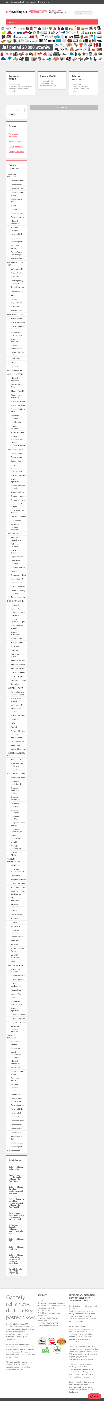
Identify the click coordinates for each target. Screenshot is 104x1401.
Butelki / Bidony (17, 461)
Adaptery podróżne (18, 880)
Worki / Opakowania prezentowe (16, 1054)
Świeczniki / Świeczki (15, 655)
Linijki (13, 723)
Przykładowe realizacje (46, 1308)
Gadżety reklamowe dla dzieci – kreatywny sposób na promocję (16, 1190)
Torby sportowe (17, 213)
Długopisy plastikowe (15, 817)
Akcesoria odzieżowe (15, 379)
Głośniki (14, 911)
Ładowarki (15, 919)
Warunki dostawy (44, 1311)
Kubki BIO (15, 646)
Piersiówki (15, 605)
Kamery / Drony (17, 915)
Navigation (12, 22)
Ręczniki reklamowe (18, 583)
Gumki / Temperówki (16, 837)
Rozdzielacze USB (17, 937)
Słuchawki (15, 945)
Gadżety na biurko (18, 715)
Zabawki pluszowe (18, 287)
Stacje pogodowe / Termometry (18, 949)
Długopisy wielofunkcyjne (16, 830)
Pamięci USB (15, 926)
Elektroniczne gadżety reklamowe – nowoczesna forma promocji (16, 1216)
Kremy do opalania (18, 567)
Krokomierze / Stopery (16, 505)
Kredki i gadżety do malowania (18, 282)
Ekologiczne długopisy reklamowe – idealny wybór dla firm (16, 1229)
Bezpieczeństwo (17, 318)
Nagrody (14, 727)
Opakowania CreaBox (16, 1043)
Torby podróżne (17, 185)
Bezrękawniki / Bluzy (16, 386)
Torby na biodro (17, 234)
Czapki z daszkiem (18, 405)
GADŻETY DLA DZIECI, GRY (16, 754)
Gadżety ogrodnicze (15, 480)
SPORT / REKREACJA (15, 449)
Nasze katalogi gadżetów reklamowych (52, 1305)
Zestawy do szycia (18, 597)
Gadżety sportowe (18, 500)
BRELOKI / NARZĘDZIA (15, 315)
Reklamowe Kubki (14, 1151)
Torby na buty (16, 1113)
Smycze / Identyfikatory (16, 736)
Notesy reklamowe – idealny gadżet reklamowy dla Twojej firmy (16, 1178)
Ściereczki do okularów (16, 699)
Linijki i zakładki (17, 269)
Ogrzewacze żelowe (18, 575)
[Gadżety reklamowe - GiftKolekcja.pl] (36, 13)
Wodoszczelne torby (16, 200)
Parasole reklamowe (16, 141)
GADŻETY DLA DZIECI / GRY (16, 263)
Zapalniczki (15, 684)
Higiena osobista (17, 557)
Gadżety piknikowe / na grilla (18, 487)
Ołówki (14, 842)
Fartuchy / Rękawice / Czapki (18, 620)
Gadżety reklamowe (16, 151)
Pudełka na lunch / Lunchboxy (18, 614)
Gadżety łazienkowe (15, 551)
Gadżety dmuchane (18, 475)
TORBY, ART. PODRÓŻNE (12, 1036)
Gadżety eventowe (18, 976)
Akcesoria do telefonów (16, 899)
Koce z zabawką (17, 291)
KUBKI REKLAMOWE (15, 370)
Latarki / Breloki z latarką (17, 353)
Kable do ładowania (18, 887)
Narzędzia (15, 366)
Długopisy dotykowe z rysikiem (15, 790)
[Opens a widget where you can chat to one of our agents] (94, 1396)
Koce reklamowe (17, 453)
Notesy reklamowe (18, 731)
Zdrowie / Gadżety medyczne (18, 592)
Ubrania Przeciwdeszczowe (18, 444)
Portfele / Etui (16, 209)
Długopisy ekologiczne (15, 798)
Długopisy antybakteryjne (16, 783)
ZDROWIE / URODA (14, 533)
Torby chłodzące (17, 181)
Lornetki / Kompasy (18, 517)
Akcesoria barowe (18, 661)
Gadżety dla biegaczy (15, 970)
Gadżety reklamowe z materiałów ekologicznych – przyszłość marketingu (16, 1259)
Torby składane (17, 238)
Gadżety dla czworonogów (16, 334)
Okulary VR (15, 922)
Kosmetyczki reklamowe (16, 562)
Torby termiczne (17, 1048)
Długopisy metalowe (15, 811)
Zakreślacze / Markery (16, 853)
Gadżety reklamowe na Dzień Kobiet (16, 1168)
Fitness (13, 465)
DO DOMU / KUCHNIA (15, 601)
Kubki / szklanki (17, 676)
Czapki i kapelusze (18, 401)
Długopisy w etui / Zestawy (18, 824)
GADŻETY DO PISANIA (16, 774)
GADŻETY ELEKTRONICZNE (13, 860)
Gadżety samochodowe (16, 347)
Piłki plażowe (16, 521)
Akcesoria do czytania (16, 710)
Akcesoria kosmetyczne (16, 538)
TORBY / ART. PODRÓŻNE (12, 175)
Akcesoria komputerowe (16, 905)
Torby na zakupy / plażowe (18, 193)
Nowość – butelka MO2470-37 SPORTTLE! (15, 1271)
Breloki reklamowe (18, 322)
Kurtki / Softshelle (17, 432)
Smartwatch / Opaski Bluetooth (17, 870)
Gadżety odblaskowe (15, 340)
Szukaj (12, 114)
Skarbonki (15, 277)
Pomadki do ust (17, 579)
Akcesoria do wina (18, 665)
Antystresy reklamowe (15, 545)
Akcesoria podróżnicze (15, 222)
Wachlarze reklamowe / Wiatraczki (15, 527)
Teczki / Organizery (18, 741)
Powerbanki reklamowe (15, 931)
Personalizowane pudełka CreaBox (17, 693)
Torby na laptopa (17, 189)
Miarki (13, 362)
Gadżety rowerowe (18, 496)
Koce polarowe (16, 990)
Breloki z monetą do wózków (17, 327)
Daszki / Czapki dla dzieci (18, 410)
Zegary (13, 961)
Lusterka (14, 571)
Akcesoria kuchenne (18, 668)
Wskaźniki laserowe (18, 749)
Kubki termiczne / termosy (17, 511)
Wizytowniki (15, 745)
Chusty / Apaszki (17, 391)
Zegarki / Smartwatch (15, 956)
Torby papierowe (17, 217)
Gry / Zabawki (16, 273)
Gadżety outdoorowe (16, 984)
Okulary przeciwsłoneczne (17, 437)
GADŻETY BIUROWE (15, 688)
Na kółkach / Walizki (15, 247)
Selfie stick (15, 941)
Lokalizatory (15, 358)
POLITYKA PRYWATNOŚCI (48, 1323)
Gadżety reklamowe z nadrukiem (16, 1248)
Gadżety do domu (18, 672)
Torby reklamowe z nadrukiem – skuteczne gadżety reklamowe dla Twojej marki (16, 1203)
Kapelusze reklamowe (15, 417)
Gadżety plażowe (17, 492)
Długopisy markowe (15, 804)
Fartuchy (14, 299)
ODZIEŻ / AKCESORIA (15, 374)
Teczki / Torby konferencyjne (16, 253)
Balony (13, 295)
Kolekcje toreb (16, 1068)
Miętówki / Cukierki (18, 680)
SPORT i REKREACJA (15, 965)
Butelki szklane (16, 457)
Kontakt (41, 1300)
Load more (62, 107)
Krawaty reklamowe (15, 427)
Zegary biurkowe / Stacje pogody (18, 892)
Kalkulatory (15, 719)
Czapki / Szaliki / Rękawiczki (17, 396)
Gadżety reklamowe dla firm (48, 1326)
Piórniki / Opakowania (16, 847)
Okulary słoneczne (16, 146)
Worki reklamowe (17, 259)
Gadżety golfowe (17, 980)
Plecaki (13, 205)
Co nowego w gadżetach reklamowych (52, 1303)
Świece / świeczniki (18, 587)
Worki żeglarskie (17, 242)
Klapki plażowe (16, 422)
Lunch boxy (15, 650)
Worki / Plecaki (16, 311)
